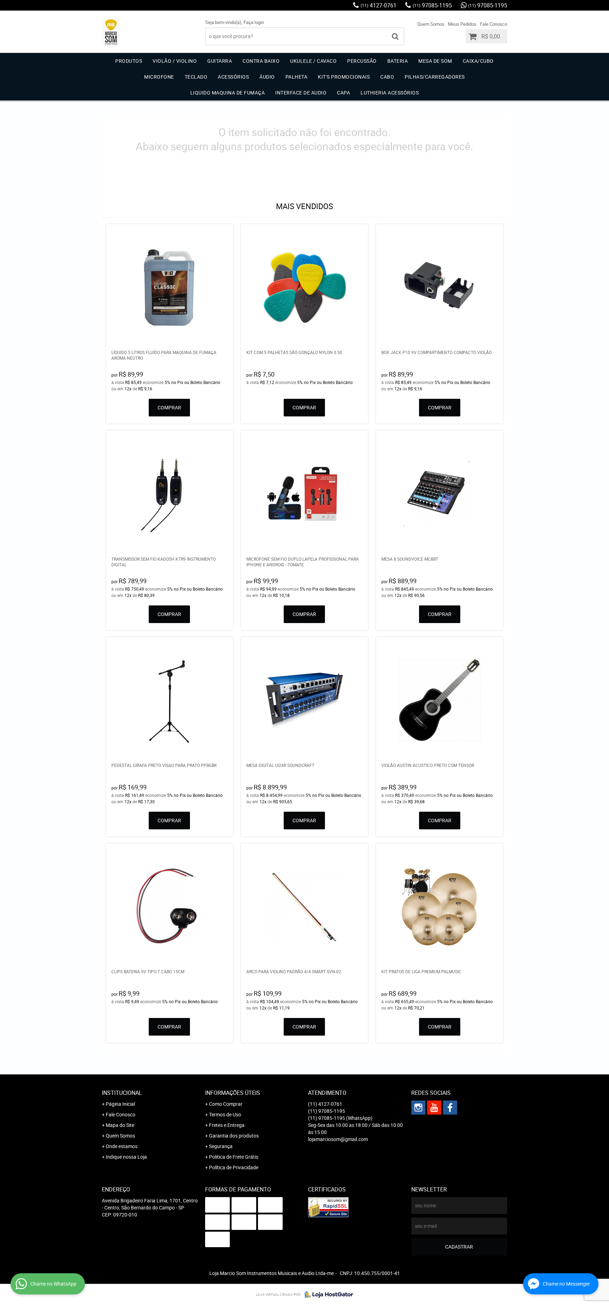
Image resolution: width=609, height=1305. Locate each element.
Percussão (362, 60)
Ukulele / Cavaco (313, 60)
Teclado (196, 76)
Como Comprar (225, 1103)
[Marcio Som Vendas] (450, 1107)
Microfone (159, 76)
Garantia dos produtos (234, 1135)
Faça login (254, 22)
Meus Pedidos (462, 24)
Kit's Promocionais (344, 76)
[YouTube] (434, 1107)
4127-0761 (378, 5)
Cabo (387, 76)
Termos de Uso (225, 1114)
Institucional (122, 1093)
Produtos (128, 60)
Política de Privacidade (233, 1167)
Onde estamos (121, 1146)
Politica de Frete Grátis (233, 1156)
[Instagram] (418, 1107)
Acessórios (233, 76)
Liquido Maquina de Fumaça (227, 92)
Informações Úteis (232, 1093)
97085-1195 (432, 5)
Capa (343, 92)
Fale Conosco (493, 24)
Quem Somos (430, 24)
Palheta (296, 76)
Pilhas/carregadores (435, 76)
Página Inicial (120, 1103)
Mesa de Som (435, 60)
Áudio (267, 76)
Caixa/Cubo (478, 60)
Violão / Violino (175, 60)
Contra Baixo (260, 60)
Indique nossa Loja (126, 1156)
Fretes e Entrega (227, 1125)
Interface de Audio (300, 92)
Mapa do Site (120, 1125)
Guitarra (219, 60)
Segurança (221, 1146)
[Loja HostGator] (326, 1294)
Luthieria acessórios (390, 92)
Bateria (397, 60)
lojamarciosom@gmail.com (338, 1139)
